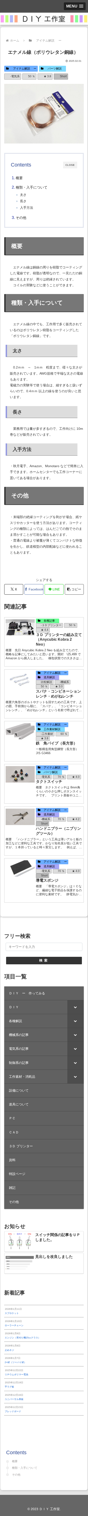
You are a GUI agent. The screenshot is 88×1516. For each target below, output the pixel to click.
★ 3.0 (59, 686)
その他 (21, 218)
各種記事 (49, 620)
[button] (74, 589)
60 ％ (64, 734)
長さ (23, 201)
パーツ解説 (55, 68)
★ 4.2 (76, 819)
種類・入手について (31, 187)
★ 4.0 (76, 777)
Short (63, 76)
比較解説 (46, 682)
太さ (23, 195)
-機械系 (64, 682)
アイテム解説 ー (23, 68)
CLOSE (70, 165)
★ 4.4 (44, 630)
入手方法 (26, 207)
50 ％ (31, 76)
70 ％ (61, 777)
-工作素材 (47, 734)
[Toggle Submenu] (75, 1007)
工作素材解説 (52, 729)
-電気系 (15, 76)
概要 (19, 178)
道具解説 (49, 677)
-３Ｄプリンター (51, 625)
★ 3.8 (47, 76)
